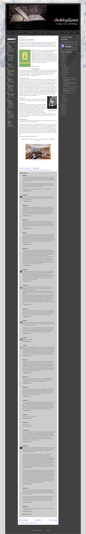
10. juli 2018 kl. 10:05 (27, 418)
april (64, 96)
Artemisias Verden (10, 112)
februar (64, 100)
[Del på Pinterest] (38, 168)
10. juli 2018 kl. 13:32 (27, 441)
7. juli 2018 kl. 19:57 (27, 215)
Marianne (25, 205)
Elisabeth (25, 445)
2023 (63, 57)
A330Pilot (44, 530)
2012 (63, 112)
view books (74, 49)
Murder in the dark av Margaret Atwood (70, 86)
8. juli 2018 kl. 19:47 (27, 396)
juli (63, 76)
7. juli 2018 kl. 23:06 (27, 281)
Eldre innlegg (53, 520)
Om (74, 32)
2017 (63, 104)
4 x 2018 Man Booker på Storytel (69, 82)
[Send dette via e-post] (33, 168)
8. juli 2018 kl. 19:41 (27, 372)
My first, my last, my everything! (10, 101)
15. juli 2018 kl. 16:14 (27, 511)
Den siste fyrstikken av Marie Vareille (10, 124)
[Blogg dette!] (34, 168)
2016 (63, 105)
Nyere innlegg (23, 520)
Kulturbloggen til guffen (11, 86)
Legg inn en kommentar (26, 514)
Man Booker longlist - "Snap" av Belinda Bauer (69, 80)
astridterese (25, 430)
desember (65, 67)
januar (64, 101)
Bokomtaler (19, 32)
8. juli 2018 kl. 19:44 (27, 383)
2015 (63, 107)
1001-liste (67, 32)
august (64, 74)
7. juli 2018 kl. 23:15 (27, 304)
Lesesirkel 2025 (55, 32)
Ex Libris (46, 170)
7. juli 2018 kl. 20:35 (27, 244)
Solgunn (25, 195)
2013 (63, 111)
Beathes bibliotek (10, 122)
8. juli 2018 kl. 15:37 (27, 341)
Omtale (49, 170)
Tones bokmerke (10, 46)
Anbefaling (25, 170)
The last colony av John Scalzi (69, 92)
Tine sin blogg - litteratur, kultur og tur (11, 71)
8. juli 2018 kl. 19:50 (27, 410)
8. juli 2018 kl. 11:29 (27, 316)
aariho (24, 345)
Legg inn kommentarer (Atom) (30, 522)
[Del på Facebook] (37, 168)
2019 (63, 64)
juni (64, 95)
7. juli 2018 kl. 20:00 (27, 228)
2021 (63, 60)
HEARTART (10, 79)
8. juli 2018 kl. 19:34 (27, 355)
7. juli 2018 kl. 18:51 (27, 201)
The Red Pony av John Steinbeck (69, 77)
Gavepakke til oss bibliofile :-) (68, 88)
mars (64, 98)
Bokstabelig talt (11, 55)
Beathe (24, 175)
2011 (63, 114)
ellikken (24, 414)
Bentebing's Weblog (10, 65)
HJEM (10, 32)
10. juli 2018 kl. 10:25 (27, 426)
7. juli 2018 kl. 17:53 (27, 190)
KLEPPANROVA (11, 94)
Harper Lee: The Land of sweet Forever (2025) (11, 88)
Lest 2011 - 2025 (41, 32)
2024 (63, 55)
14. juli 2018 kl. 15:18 (27, 483)
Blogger (52, 530)
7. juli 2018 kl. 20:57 (27, 265)
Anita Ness (25, 285)
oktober (64, 71)
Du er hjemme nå (11, 66)
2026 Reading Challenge (68, 42)
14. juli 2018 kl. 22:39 (27, 502)
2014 (63, 109)
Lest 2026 (30, 32)
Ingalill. (24, 320)
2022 (63, 59)
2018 (63, 66)
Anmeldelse (30, 170)
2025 (63, 54)
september (65, 72)
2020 (63, 62)
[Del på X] (36, 168)
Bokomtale (41, 170)
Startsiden (38, 520)
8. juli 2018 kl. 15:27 (27, 333)
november (65, 69)
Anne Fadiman (36, 170)
